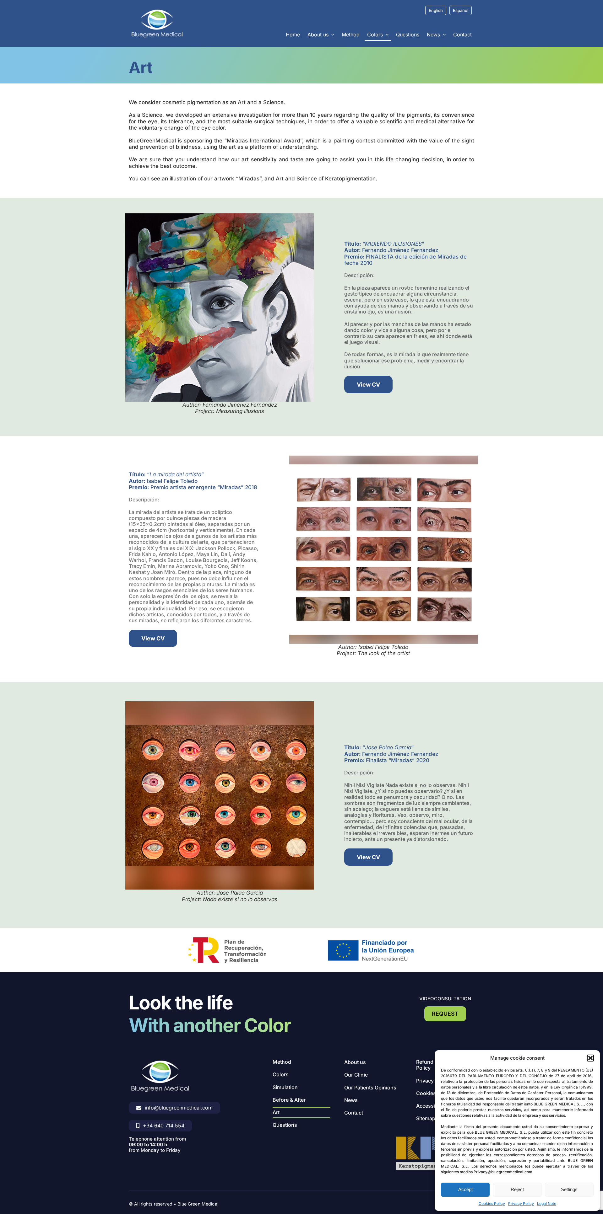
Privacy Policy (521, 1203)
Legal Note (546, 1203)
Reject (517, 1189)
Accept (465, 1189)
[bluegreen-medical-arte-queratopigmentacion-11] (383, 458)
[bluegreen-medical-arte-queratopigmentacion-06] (219, 216)
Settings (569, 1189)
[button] (590, 1058)
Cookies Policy (492, 1203)
